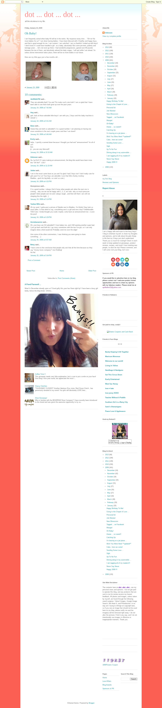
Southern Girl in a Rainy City (116, 402)
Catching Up (111, 130)
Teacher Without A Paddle (115, 398)
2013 (107, 47)
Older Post (92, 271)
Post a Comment (34, 260)
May (109, 85)
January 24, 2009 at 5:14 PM (41, 199)
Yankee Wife (35, 204)
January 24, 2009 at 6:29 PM (41, 217)
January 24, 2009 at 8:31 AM (41, 121)
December (111, 63)
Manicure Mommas (112, 356)
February (110, 95)
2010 (107, 57)
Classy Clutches (41, 386)
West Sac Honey (111, 384)
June (109, 82)
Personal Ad (111, 108)
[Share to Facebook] (53, 87)
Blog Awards (107, 685)
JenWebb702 (35, 99)
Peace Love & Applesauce (115, 411)
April (109, 89)
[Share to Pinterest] (55, 87)
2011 (107, 54)
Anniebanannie (36, 222)
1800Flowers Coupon (110, 665)
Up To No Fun (112, 149)
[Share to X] (50, 87)
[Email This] (46, 87)
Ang (32, 112)
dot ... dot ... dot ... (52, 14)
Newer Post (31, 271)
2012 (107, 50)
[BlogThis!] (48, 87)
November (111, 66)
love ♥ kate (109, 388)
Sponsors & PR (108, 688)
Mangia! (109, 120)
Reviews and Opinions (111, 182)
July (109, 79)
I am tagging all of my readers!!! (118, 156)
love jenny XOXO (112, 393)
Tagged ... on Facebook (115, 117)
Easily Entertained (112, 379)
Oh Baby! (110, 124)
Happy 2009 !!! (112, 162)
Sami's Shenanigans (113, 407)
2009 (107, 60)
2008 (107, 167)
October (110, 69)
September (111, 73)
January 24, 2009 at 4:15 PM (41, 181)
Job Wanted (111, 111)
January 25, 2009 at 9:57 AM (41, 240)
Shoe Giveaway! (41, 398)
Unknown (34, 157)
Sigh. (108, 146)
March (109, 92)
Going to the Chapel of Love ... (118, 104)
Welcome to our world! (114, 361)
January (110, 98)
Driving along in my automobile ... (119, 152)
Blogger (91, 703)
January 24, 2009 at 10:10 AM (41, 152)
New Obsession (112, 114)
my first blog (107, 179)
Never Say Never (113, 159)
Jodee (32, 170)
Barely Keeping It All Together (117, 352)
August (110, 76)
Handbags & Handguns (114, 370)
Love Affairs (107, 681)
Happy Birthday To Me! (115, 101)
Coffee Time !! (40, 374)
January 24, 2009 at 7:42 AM (41, 108)
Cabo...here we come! (115, 140)
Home (62, 271)
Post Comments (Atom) (66, 278)
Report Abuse (109, 188)
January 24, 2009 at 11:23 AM (41, 166)
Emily (32, 139)
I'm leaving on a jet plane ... (117, 133)
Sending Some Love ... (115, 143)
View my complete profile (112, 36)
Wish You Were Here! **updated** (119, 136)
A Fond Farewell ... (33, 284)
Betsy (32, 245)
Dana (32, 126)
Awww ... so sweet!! (114, 127)
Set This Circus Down (113, 375)
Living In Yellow (111, 366)
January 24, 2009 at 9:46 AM (41, 134)
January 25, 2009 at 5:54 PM (41, 255)
